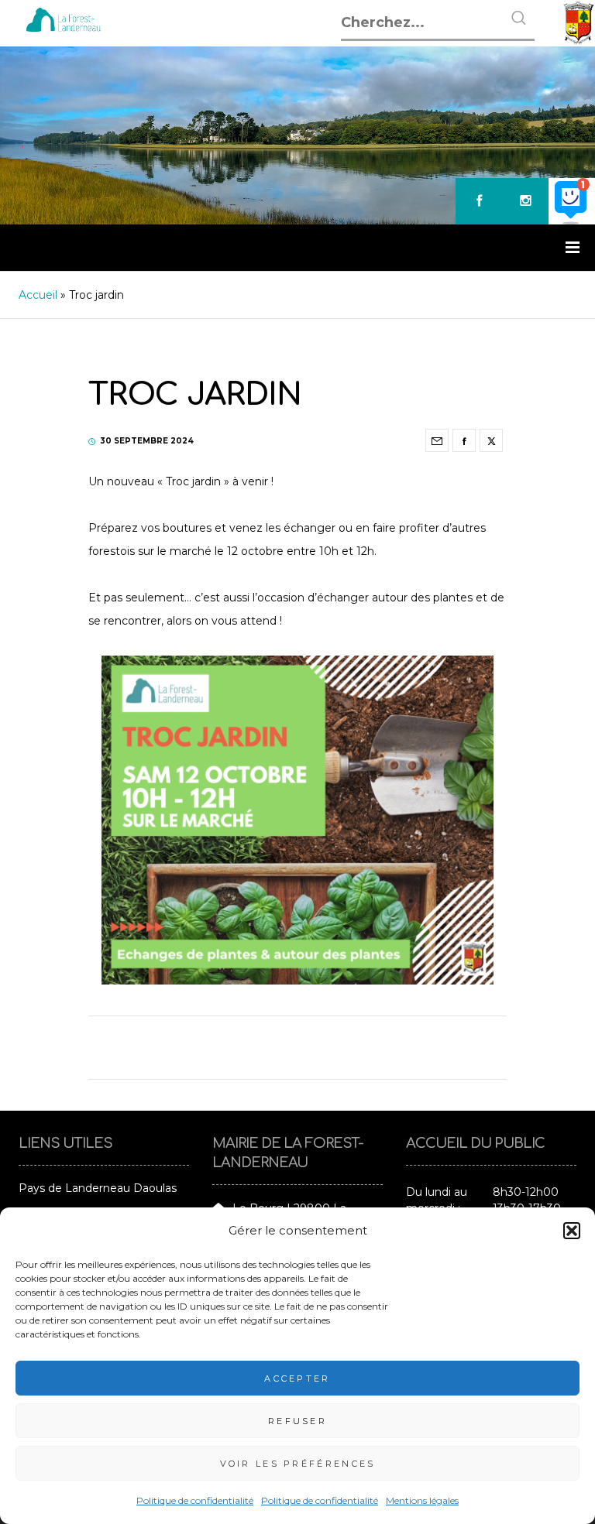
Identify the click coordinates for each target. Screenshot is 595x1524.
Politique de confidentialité (194, 1500)
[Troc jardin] (437, 440)
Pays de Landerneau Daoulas (98, 1188)
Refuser (297, 1421)
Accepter (297, 1378)
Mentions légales (422, 1500)
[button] (572, 1230)
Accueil (38, 295)
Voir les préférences (298, 1463)
